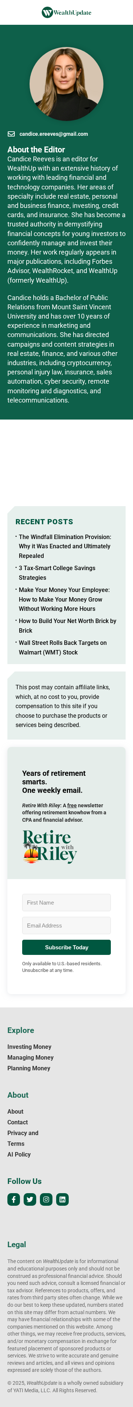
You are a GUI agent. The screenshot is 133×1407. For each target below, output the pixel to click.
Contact (17, 1122)
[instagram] (46, 1199)
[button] (66, 846)
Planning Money (28, 1068)
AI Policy (19, 1154)
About (15, 1111)
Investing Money (29, 1046)
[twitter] (30, 1199)
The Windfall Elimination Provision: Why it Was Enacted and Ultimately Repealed (65, 546)
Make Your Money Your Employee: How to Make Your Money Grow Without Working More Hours (64, 599)
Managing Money (30, 1057)
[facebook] (13, 1199)
